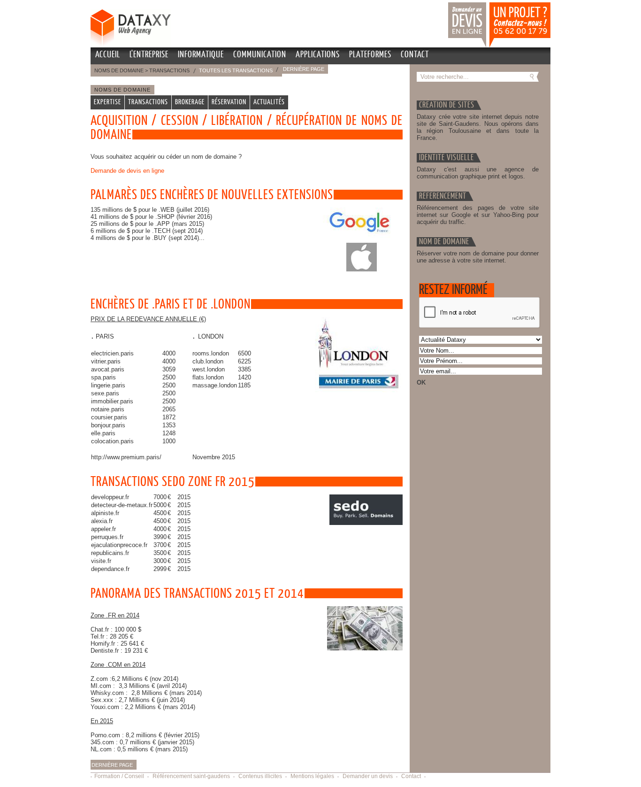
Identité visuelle (446, 158)
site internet (486, 116)
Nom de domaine (444, 242)
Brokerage (190, 102)
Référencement (442, 196)
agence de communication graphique (478, 173)
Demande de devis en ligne (127, 170)
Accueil (107, 54)
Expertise (107, 102)
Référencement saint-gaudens (191, 776)
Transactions (148, 102)
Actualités (269, 102)
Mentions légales (312, 776)
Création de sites (446, 105)
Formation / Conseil (119, 776)
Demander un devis (450, 3)
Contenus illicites (260, 776)
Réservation (229, 102)
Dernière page (303, 69)
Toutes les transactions (236, 70)
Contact (415, 54)
